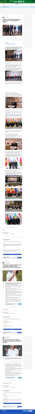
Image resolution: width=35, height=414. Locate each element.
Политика (4, 5)
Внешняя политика (10, 5)
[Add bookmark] (3, 289)
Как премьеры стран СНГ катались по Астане (11, 44)
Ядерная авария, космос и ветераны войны (10, 43)
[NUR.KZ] (17, 4)
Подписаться (19, 377)
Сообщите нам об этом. (13, 227)
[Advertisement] (17, 11)
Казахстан (7, 5)
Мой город (8, 359)
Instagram (20, 257)
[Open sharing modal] (3, 42)
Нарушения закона (8, 261)
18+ (7, 309)
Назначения (13, 5)
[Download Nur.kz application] (17, 1)
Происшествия (4, 261)
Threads (10, 285)
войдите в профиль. (19, 241)
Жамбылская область (5, 309)
